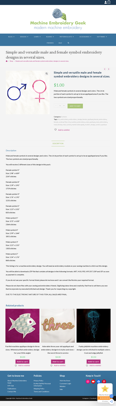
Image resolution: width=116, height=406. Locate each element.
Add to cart (75, 106)
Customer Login (65, 383)
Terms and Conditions (41, 391)
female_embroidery (100, 119)
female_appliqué (87, 119)
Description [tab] (58, 143)
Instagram (86, 398)
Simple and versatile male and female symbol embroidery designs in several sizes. (42, 61)
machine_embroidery (78, 122)
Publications (11, 389)
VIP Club (10, 386)
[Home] (6, 61)
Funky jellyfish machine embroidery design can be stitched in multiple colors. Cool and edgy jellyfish (93, 349)
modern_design (90, 125)
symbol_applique (101, 125)
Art (59, 119)
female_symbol (59, 122)
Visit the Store (65, 381)
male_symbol (67, 125)
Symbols (64, 117)
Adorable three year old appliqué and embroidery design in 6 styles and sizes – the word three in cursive (58, 349)
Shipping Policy (39, 389)
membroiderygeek (78, 125)
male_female (58, 125)
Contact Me (11, 391)
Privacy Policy (38, 381)
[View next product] (108, 69)
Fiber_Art (67, 122)
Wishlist (62, 386)
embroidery (64, 119)
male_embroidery (101, 122)
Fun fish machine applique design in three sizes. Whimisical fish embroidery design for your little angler (22, 349)
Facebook (93, 398)
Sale (61, 389)
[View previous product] (104, 69)
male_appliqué (90, 122)
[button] (46, 73)
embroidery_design (75, 119)
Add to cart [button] (22, 361)
